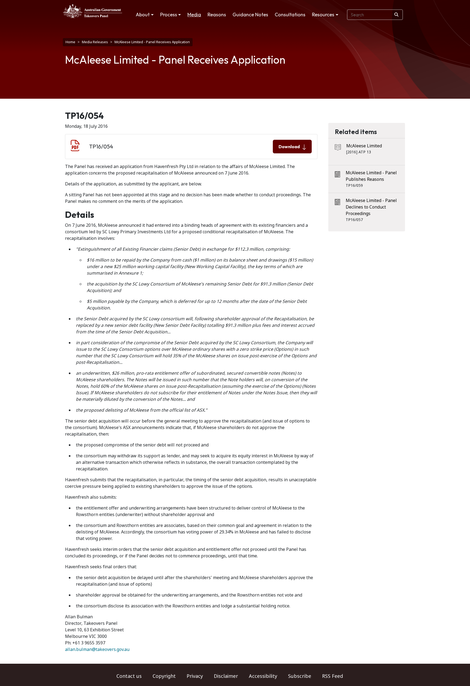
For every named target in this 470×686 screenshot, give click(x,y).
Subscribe (299, 676)
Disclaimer (226, 676)
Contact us (129, 676)
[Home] (92, 11)
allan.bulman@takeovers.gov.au (97, 649)
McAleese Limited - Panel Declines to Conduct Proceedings (371, 207)
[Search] (396, 14)
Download (289, 146)
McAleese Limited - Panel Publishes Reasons (371, 176)
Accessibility (263, 676)
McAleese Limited (364, 146)
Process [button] (168, 14)
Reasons (217, 14)
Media (194, 14)
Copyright (164, 676)
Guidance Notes (250, 14)
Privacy (195, 676)
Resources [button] (323, 14)
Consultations (290, 14)
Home (70, 42)
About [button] (143, 14)
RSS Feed (332, 676)
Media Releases (95, 42)
